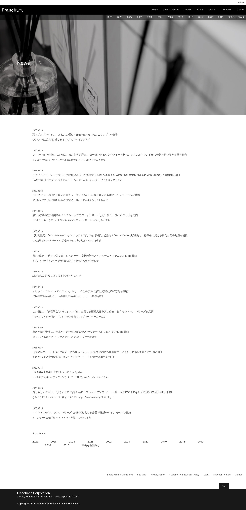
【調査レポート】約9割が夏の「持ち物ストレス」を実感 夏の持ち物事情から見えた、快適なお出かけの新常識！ (97, 352)
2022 (149, 17)
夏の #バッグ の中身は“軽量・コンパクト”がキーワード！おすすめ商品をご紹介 (73, 357)
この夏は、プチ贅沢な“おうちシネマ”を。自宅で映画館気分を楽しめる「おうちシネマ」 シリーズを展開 (92, 311)
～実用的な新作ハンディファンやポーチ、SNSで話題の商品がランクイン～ (71, 377)
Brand (200, 10)
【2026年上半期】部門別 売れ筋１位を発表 (57, 372)
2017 (200, 17)
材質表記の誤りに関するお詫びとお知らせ (56, 276)
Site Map (141, 475)
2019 (180, 17)
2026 (109, 17)
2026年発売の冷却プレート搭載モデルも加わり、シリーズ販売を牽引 (68, 296)
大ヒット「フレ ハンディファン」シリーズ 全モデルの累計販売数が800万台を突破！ (81, 291)
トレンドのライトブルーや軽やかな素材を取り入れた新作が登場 (65, 261)
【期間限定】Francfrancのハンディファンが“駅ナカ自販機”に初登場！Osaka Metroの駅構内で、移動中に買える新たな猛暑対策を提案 (110, 235)
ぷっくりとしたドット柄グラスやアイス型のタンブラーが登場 (64, 337)
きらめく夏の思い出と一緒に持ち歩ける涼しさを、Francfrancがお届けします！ (73, 397)
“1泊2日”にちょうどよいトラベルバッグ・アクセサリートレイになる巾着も (71, 220)
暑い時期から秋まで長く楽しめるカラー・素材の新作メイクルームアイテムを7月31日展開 (84, 256)
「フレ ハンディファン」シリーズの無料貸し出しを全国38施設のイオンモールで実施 (81, 412)
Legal (206, 475)
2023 (139, 17)
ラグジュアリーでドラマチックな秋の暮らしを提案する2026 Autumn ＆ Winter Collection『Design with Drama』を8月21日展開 (106, 175)
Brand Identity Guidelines (120, 475)
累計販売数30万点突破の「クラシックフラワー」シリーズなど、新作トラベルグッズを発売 (85, 215)
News (155, 10)
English (241, 2)
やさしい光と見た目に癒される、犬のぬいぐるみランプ (60, 140)
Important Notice (222, 475)
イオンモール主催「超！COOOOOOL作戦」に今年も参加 (61, 418)
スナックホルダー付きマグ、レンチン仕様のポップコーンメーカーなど (68, 317)
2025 (119, 17)
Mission (188, 10)
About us (213, 10)
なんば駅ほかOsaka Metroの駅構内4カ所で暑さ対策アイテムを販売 (67, 241)
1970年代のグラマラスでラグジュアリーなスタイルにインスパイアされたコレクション (77, 180)
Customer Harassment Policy (184, 475)
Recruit (227, 10)
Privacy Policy (157, 475)
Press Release (171, 10)
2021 (160, 17)
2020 (170, 17)
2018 (190, 17)
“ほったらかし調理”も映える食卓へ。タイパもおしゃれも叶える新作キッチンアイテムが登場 (86, 195)
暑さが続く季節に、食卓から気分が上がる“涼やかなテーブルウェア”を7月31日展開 (80, 332)
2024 (129, 17)
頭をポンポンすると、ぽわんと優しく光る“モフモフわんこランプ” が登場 (74, 134)
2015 (220, 17)
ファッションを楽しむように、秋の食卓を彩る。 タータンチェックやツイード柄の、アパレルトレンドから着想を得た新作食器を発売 (109, 155)
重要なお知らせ (236, 17)
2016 (210, 17)
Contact (240, 10)
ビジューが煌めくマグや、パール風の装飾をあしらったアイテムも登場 (68, 160)
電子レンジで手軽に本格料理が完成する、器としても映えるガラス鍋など (70, 200)
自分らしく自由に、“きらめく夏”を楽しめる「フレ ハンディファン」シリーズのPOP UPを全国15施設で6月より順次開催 (102, 392)
